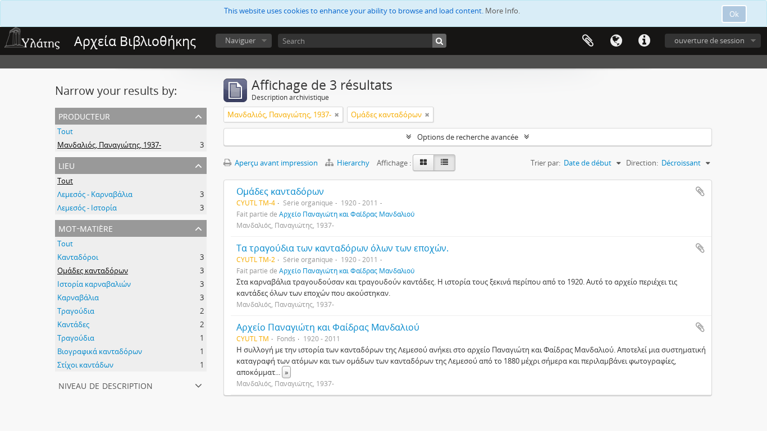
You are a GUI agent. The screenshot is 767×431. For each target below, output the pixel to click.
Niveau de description (105, 384)
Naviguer (240, 40)
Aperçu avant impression (275, 163)
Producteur (84, 115)
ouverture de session (709, 40)
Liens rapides (644, 41)
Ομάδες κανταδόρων (92, 270)
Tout (65, 131)
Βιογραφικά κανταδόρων (99, 351)
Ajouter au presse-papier (700, 191)
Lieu (66, 164)
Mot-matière (85, 227)
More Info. (502, 11)
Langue (616, 41)
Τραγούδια (75, 311)
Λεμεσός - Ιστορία (87, 208)
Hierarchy (353, 163)
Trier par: (545, 163)
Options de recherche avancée (467, 137)
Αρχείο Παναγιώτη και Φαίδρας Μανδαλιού (346, 213)
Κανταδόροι (77, 257)
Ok (734, 14)
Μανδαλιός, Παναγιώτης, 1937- (109, 145)
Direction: (642, 163)
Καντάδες (73, 324)
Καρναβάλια (78, 297)
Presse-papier (588, 41)
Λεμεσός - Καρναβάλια (95, 194)
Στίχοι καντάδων (85, 365)
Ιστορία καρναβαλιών (94, 284)
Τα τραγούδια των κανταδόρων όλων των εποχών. (342, 248)
